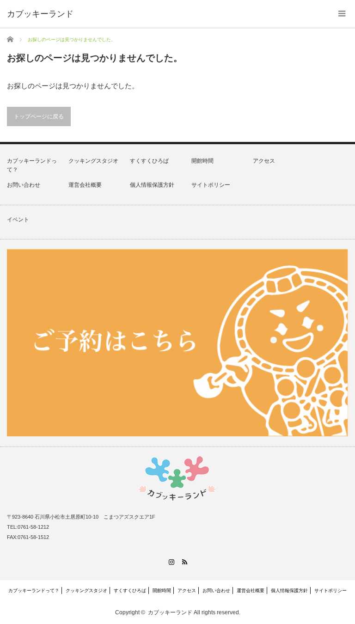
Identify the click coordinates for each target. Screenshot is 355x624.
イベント (18, 219)
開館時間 (202, 161)
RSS (184, 562)
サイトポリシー (210, 185)
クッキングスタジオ (93, 161)
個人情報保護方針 (152, 185)
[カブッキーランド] (40, 14)
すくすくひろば (149, 161)
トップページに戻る (39, 116)
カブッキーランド (170, 612)
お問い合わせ (23, 185)
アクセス (264, 161)
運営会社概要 (85, 185)
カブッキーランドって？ (33, 590)
